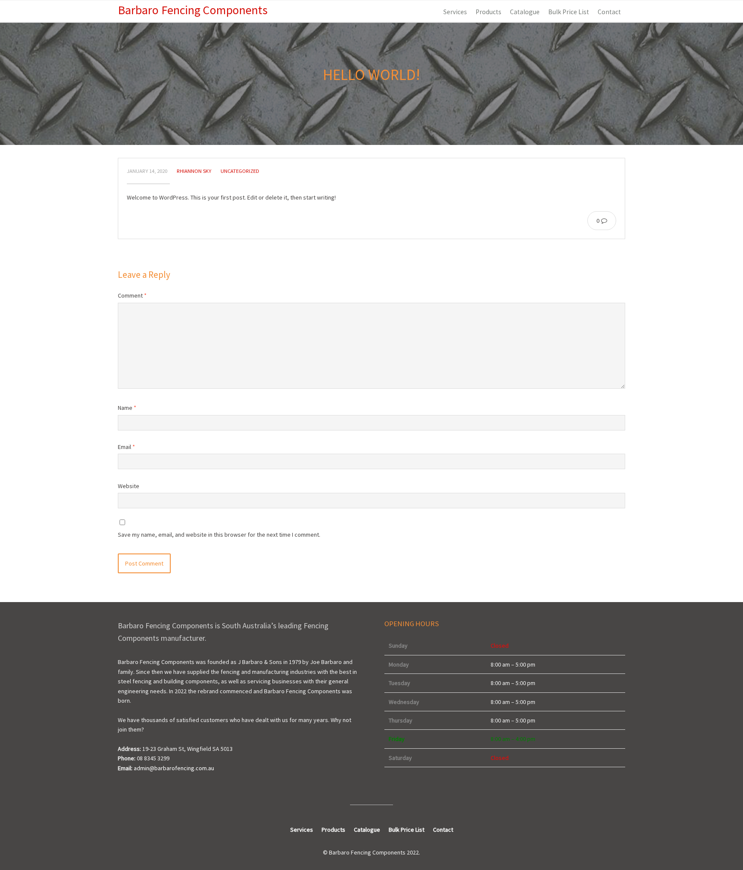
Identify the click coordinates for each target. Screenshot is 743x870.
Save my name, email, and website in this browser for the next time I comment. (219, 534)
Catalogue (525, 12)
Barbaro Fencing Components (192, 10)
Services (455, 12)
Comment (132, 295)
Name (127, 408)
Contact (609, 12)
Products (488, 12)
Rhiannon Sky (194, 171)
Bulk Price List (568, 12)
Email (126, 447)
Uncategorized (240, 171)
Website (128, 486)
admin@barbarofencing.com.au (174, 768)
